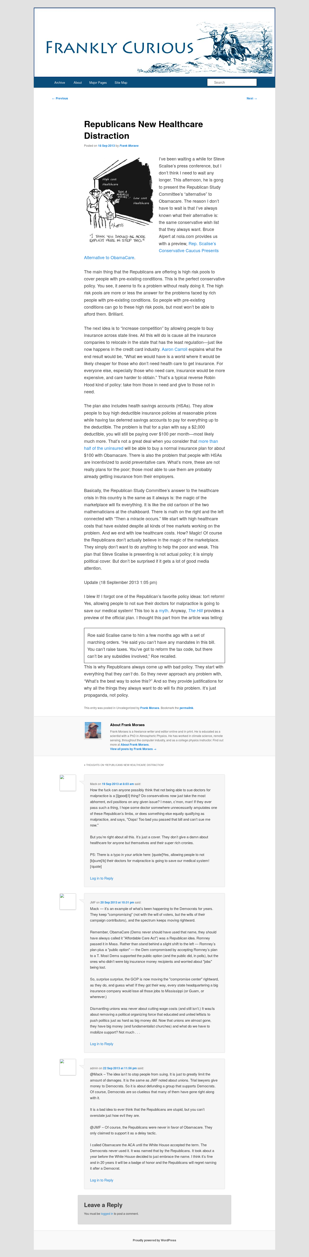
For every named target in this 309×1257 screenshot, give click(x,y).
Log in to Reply (101, 878)
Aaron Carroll (174, 349)
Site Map (121, 82)
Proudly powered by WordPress (154, 1240)
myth (163, 610)
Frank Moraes (129, 146)
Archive (59, 82)
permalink (186, 708)
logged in (107, 1213)
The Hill (195, 610)
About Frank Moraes (135, 744)
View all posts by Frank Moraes (133, 749)
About (78, 82)
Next (252, 98)
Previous (60, 98)
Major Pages (98, 82)
